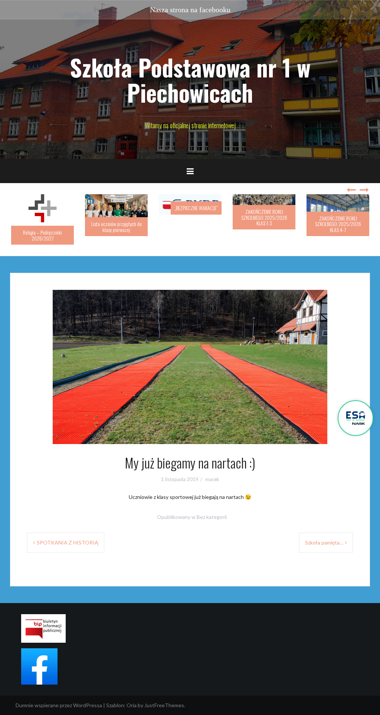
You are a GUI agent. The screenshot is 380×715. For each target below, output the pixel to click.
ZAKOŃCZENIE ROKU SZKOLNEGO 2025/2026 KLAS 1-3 (264, 217)
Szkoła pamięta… (324, 542)
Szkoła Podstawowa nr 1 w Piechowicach (190, 79)
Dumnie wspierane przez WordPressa (59, 705)
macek (212, 479)
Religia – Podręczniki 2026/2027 (42, 235)
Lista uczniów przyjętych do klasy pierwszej (116, 226)
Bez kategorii (212, 517)
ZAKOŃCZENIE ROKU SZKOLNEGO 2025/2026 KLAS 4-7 (338, 224)
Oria (132, 705)
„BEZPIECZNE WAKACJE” (196, 208)
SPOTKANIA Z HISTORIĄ (67, 542)
